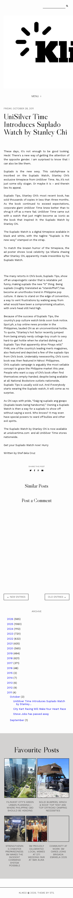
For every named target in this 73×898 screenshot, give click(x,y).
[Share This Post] (34, 470)
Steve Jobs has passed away (31, 714)
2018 (10, 658)
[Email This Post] (42, 470)
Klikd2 (23, 892)
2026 (10, 619)
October (15, 696)
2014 (10, 677)
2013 (10, 682)
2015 (10, 673)
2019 (10, 653)
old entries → (57, 597)
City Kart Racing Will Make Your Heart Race (39, 708)
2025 (10, 624)
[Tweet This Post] (31, 470)
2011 (10, 692)
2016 (10, 668)
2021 (10, 643)
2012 (10, 687)
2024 (10, 628)
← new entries (16, 597)
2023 (10, 633)
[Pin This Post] (38, 470)
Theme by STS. (45, 892)
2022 (10, 638)
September (17, 720)
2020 (10, 648)
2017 (10, 663)
